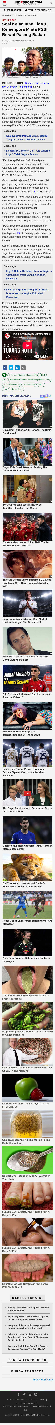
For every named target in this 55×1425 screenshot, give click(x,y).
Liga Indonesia (29, 385)
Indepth (28, 10)
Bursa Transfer (12, 10)
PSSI (43, 375)
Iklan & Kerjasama (40, 1406)
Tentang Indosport (15, 1400)
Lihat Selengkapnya (43, 1379)
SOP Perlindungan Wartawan (15, 1406)
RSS (25, 1410)
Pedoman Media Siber (26, 1403)
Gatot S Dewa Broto (12, 385)
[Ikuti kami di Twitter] (24, 1395)
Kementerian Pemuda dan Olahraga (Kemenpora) (30, 380)
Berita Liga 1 (17, 389)
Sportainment (43, 10)
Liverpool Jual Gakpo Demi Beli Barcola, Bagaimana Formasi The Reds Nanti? (28, 1347)
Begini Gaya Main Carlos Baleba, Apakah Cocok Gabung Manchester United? (28, 1318)
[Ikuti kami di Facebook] (18, 1395)
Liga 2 (6, 389)
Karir (42, 1400)
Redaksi (31, 1400)
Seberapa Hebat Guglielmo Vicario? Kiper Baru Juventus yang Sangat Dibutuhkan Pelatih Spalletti (28, 1337)
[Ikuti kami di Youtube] (35, 1395)
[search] (51, 3)
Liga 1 (36, 191)
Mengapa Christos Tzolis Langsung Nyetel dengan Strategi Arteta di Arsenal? (29, 1327)
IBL (19, 233)
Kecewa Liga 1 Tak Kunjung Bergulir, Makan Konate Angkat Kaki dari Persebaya (27, 293)
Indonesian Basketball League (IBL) (23, 375)
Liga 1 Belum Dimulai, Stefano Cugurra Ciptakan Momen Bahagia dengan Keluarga (29, 275)
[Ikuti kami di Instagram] (30, 1395)
